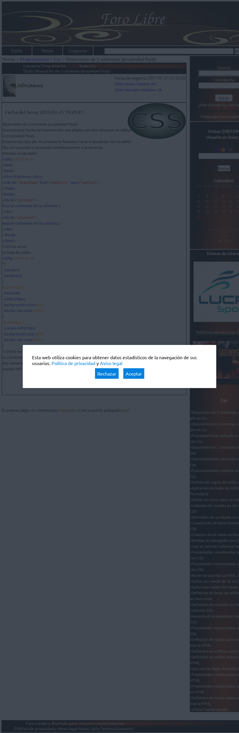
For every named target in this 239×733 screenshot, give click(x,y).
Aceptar (134, 373)
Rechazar (106, 373)
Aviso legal (111, 363)
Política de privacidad (73, 363)
